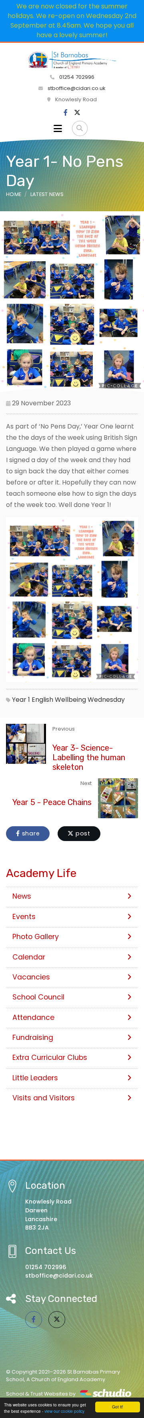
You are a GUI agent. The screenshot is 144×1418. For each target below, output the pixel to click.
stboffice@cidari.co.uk (77, 88)
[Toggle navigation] (58, 128)
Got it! (117, 1407)
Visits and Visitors (43, 1098)
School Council (38, 997)
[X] (77, 113)
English (42, 699)
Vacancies (31, 977)
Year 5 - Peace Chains (52, 802)
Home (13, 194)
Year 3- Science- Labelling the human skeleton (88, 757)
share (30, 833)
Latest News (47, 194)
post (82, 833)
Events (24, 916)
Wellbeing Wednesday (90, 699)
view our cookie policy (64, 1411)
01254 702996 (76, 77)
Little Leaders (35, 1078)
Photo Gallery (35, 936)
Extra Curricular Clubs (49, 1057)
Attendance (33, 1017)
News (21, 896)
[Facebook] (65, 113)
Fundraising (32, 1037)
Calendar (28, 957)
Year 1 (21, 699)
